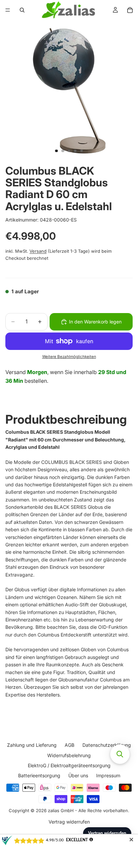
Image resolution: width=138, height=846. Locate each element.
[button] (120, 754)
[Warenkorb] (130, 10)
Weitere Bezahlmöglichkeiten (69, 356)
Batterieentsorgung (39, 775)
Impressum (108, 775)
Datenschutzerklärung (106, 745)
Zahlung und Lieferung (32, 745)
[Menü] (7, 10)
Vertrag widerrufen (69, 821)
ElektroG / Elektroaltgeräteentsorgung (69, 765)
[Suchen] (22, 10)
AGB (69, 745)
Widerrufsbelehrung (69, 755)
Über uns (78, 775)
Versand (38, 251)
